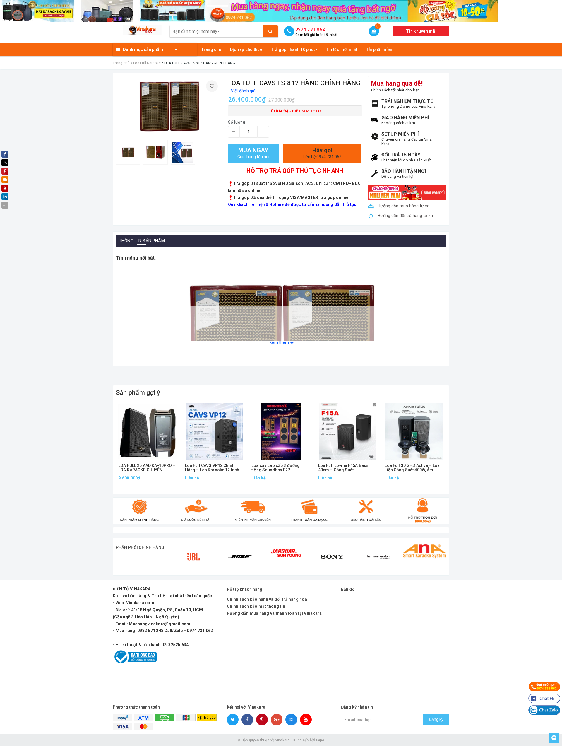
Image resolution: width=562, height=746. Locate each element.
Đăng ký (436, 719)
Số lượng (237, 122)
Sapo (320, 740)
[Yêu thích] (212, 86)
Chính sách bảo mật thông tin (256, 606)
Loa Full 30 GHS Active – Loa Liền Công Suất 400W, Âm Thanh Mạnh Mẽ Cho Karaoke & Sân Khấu (413, 467)
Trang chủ (211, 49)
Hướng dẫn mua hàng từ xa (403, 206)
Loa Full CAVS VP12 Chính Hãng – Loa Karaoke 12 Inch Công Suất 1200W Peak (212, 467)
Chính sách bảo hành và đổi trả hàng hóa (267, 599)
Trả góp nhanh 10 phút (293, 49)
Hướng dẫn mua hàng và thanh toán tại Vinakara (274, 613)
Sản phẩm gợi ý (138, 392)
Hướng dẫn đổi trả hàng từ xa (405, 215)
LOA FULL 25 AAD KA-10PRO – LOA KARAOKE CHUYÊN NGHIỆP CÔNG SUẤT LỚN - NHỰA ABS (147, 467)
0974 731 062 (310, 29)
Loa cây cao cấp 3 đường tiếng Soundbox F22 (275, 467)
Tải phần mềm (380, 49)
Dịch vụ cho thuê (246, 49)
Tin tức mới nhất (341, 49)
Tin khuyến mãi (421, 31)
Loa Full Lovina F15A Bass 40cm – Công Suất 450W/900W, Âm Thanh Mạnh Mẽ (345, 467)
